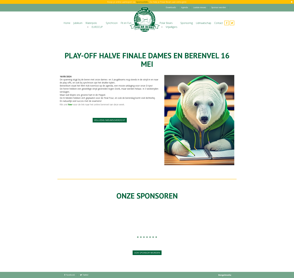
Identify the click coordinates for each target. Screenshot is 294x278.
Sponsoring (186, 23)
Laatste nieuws (199, 7)
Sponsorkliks (142, 1)
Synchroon (112, 23)
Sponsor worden (218, 7)
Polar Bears (166, 23)
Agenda (184, 7)
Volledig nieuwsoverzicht (109, 120)
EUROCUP (97, 27)
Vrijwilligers (171, 27)
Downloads (171, 7)
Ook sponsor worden (147, 252)
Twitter (86, 275)
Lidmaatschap (203, 23)
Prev (78, 220)
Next (215, 220)
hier (70, 104)
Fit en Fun (126, 23)
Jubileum (77, 23)
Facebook (70, 275)
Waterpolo (91, 23)
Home (67, 23)
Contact (218, 23)
